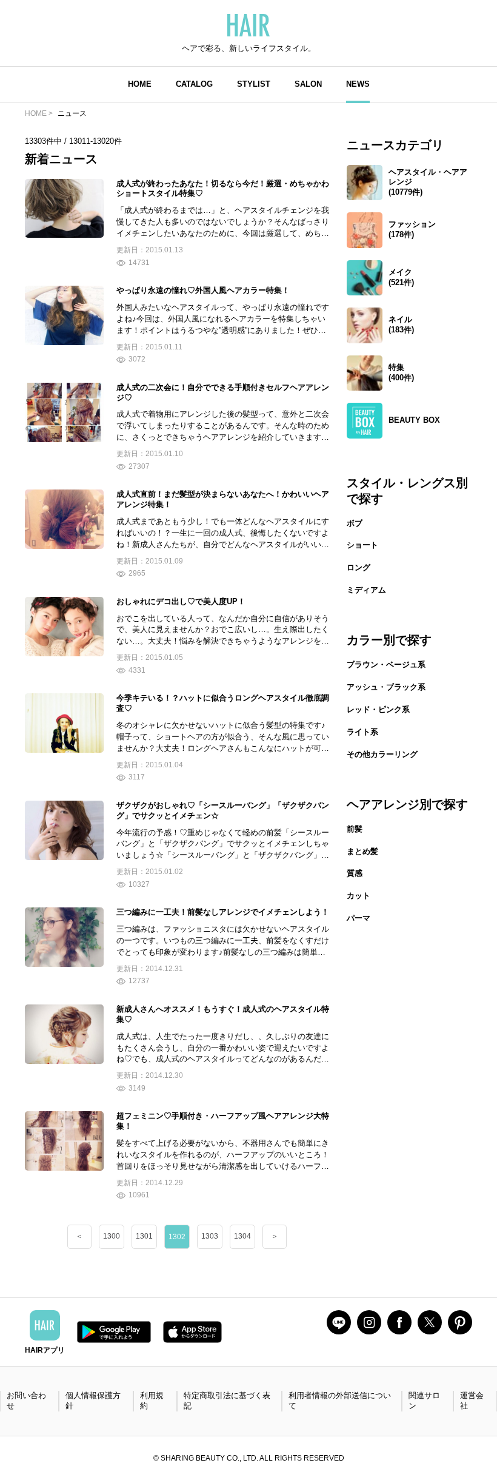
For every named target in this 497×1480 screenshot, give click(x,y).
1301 (144, 1236)
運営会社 (472, 1400)
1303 (209, 1236)
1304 (242, 1236)
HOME (140, 84)
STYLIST (253, 84)
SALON (308, 84)
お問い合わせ (26, 1400)
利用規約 (152, 1400)
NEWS (358, 84)
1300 (111, 1236)
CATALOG (194, 84)
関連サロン (424, 1400)
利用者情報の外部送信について (340, 1400)
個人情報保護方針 (93, 1400)
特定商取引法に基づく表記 (227, 1400)
